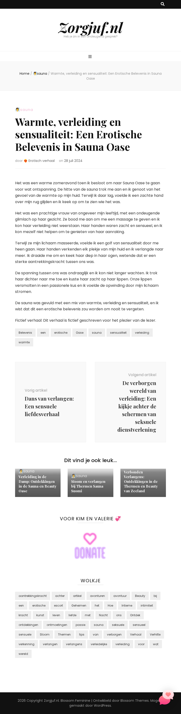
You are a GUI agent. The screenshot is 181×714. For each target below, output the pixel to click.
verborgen (114, 634)
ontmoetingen (57, 625)
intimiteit (147, 605)
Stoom (44, 634)
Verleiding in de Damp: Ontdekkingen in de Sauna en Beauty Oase (37, 483)
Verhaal (135, 634)
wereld (23, 654)
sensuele (25, 634)
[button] (166, 698)
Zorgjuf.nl (90, 27)
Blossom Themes (134, 700)
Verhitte (155, 634)
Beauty (140, 596)
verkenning (26, 644)
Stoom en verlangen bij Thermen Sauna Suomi (88, 486)
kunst (40, 615)
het (97, 605)
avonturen (97, 596)
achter (60, 596)
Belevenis (25, 333)
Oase (79, 333)
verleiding (142, 333)
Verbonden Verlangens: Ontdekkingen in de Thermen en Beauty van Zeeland (141, 481)
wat (155, 644)
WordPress (102, 705)
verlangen (50, 644)
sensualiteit (118, 333)
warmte (24, 342)
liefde (72, 615)
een (43, 333)
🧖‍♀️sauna (24, 109)
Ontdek (135, 615)
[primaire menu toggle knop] (90, 57)
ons (119, 615)
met (87, 615)
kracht (23, 615)
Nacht (103, 615)
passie (80, 625)
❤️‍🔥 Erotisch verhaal (39, 160)
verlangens (74, 644)
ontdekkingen (28, 625)
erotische (60, 333)
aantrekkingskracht (33, 596)
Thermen (64, 634)
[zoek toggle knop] (163, 4)
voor (141, 644)
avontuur (120, 596)
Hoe (110, 605)
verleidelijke (99, 644)
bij (155, 596)
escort (58, 605)
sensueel (139, 625)
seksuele (118, 625)
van (96, 634)
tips (81, 634)
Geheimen (78, 605)
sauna (97, 333)
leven (56, 615)
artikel (77, 596)
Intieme (127, 605)
